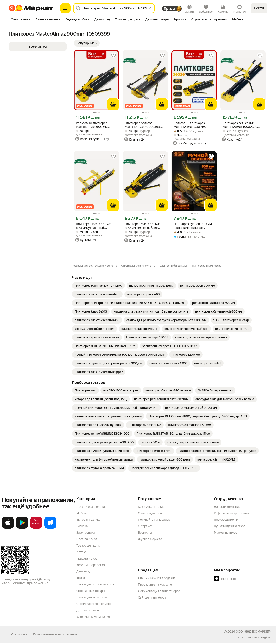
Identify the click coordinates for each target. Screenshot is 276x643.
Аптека (81, 552)
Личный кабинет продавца (156, 578)
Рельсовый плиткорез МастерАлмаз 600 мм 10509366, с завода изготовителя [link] (189, 125)
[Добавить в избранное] (114, 56)
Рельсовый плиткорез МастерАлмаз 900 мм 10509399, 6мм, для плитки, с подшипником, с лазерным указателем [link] (96, 125)
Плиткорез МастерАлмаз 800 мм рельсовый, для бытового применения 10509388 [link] (142, 226)
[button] (87, 43)
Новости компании (227, 506)
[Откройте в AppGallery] (36, 527)
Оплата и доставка (151, 513)
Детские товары (87, 610)
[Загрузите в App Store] (8, 527)
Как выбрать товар (151, 506)
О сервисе (145, 526)
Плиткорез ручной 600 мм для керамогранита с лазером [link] (193, 226)
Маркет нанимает (226, 532)
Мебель (81, 513)
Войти (259, 8)
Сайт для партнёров (152, 597)
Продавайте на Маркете (155, 584)
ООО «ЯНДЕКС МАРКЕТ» (253, 631)
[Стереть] (149, 8)
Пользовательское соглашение (55, 634)
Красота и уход (86, 558)
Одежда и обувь (87, 539)
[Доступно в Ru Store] (50, 527)
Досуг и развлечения (91, 506)
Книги (80, 578)
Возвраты (145, 532)
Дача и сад (83, 571)
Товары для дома (88, 545)
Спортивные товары (90, 591)
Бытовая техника (88, 519)
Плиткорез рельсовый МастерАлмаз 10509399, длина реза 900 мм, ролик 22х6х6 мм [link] (143, 125)
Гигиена (82, 526)
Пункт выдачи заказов (229, 526)
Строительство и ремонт (93, 603)
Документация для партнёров (159, 591)
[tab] (21, 20)
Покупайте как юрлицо (154, 519)
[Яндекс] (265, 637)
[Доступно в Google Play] (22, 527)
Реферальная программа (231, 513)
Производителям (226, 519)
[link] (98, 285)
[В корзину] (113, 104)
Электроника (85, 532)
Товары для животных (91, 597)
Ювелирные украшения (93, 616)
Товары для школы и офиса (95, 584)
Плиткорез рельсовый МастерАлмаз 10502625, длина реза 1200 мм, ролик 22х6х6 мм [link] (242, 125)
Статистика (19, 634)
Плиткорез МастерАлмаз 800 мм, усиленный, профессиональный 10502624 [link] (93, 226)
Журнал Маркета (150, 539)
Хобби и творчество (90, 565)
